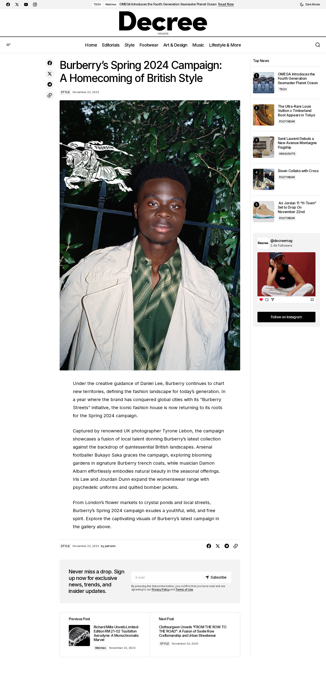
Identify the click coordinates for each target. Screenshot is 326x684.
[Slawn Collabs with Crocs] (263, 179)
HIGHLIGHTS (287, 153)
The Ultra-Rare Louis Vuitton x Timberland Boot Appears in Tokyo (296, 110)
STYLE (65, 92)
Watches (110, 4)
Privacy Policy (161, 589)
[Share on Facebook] (49, 63)
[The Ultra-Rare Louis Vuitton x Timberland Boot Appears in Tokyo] (263, 115)
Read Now (226, 4)
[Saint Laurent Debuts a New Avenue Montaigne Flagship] (263, 147)
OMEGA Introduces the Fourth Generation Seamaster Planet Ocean (167, 4)
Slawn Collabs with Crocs (298, 171)
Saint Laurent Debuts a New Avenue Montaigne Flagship (297, 143)
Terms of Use (184, 589)
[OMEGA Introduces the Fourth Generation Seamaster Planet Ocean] (263, 82)
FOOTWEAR (287, 121)
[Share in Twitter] (49, 73)
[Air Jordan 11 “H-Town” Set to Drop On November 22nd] (263, 211)
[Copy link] (49, 95)
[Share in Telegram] (49, 84)
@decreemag (281, 240)
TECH (97, 4)
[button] (310, 4)
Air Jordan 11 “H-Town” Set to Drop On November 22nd (297, 207)
